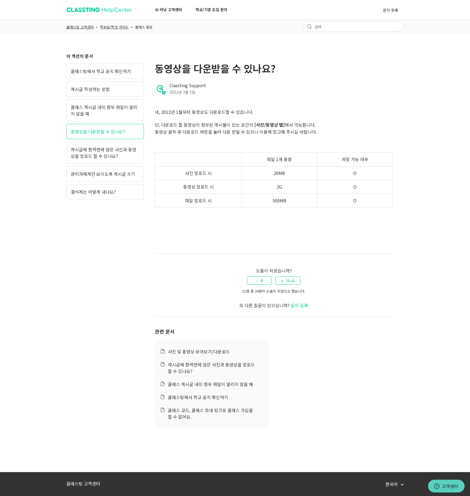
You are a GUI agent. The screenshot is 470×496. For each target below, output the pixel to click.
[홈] (99, 12)
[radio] (259, 281)
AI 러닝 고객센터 (168, 9)
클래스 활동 (144, 27)
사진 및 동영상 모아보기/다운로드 (199, 351)
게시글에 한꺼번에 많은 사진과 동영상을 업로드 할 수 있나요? (103, 152)
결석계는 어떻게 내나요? (93, 192)
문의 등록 (390, 10)
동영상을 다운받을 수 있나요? (98, 131)
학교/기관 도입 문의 (211, 9)
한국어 (392, 484)
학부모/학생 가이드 (114, 27)
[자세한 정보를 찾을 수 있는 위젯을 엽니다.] (446, 486)
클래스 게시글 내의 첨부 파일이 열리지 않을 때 (104, 110)
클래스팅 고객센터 (80, 27)
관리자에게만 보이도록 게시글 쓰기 (103, 174)
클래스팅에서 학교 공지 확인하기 (101, 71)
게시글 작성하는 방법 (90, 89)
